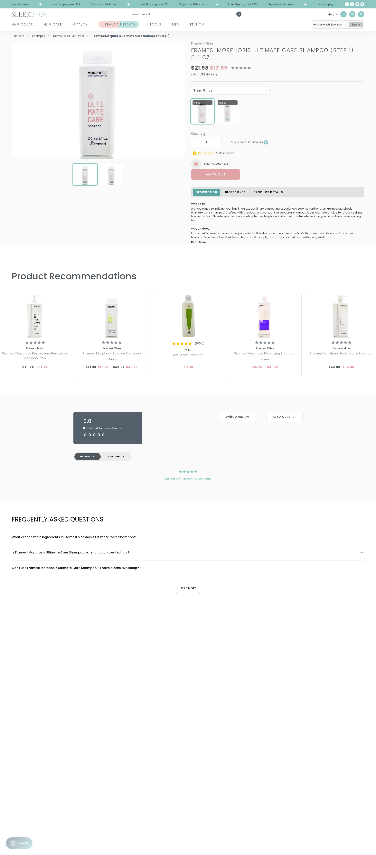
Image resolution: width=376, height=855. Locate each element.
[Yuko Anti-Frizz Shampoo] (188, 316)
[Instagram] (357, 4)
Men (175, 24)
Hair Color (22, 24)
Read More (198, 242)
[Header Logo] (29, 14)
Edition (197, 24)
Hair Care (53, 24)
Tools (155, 24)
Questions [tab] (113, 456)
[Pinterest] (362, 4)
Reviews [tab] (85, 456)
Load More (188, 588)
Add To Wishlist (216, 164)
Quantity (198, 133)
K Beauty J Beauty (119, 24)
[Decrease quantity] (195, 142)
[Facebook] (347, 4)
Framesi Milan (202, 43)
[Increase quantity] (218, 142)
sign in (356, 24)
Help (331, 14)
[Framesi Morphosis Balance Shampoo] (111, 316)
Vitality (80, 24)
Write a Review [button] (237, 416)
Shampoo (38, 36)
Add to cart (215, 174)
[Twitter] (352, 4)
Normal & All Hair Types (69, 36)
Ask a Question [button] (284, 416)
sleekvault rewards (329, 24)
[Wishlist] (352, 14)
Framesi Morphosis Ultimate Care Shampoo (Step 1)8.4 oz (275, 53)
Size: (202, 90)
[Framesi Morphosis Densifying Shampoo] (264, 316)
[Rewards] (19, 843)
